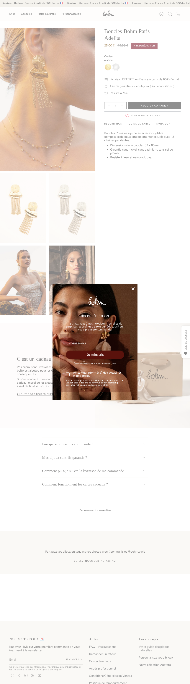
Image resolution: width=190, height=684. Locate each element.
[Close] (133, 288)
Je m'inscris (95, 354)
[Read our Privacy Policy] (122, 381)
